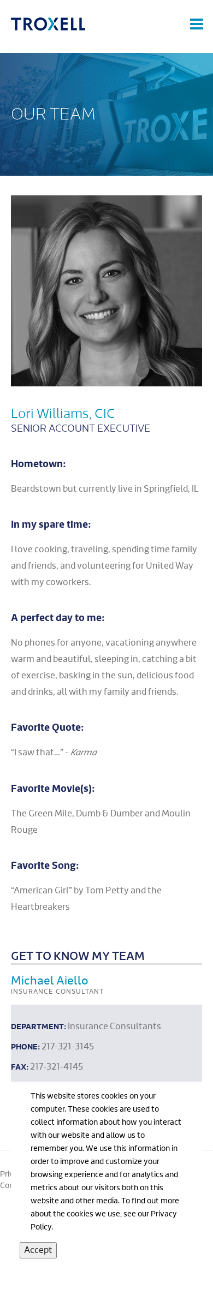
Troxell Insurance (49, 24)
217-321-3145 (68, 1047)
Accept (38, 1250)
